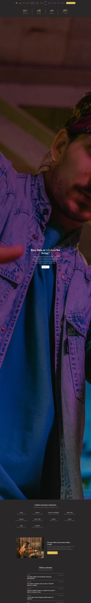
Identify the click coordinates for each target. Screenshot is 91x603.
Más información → (52, 552)
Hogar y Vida (37, 3)
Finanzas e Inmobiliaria (33, 3)
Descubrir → (45, 266)
